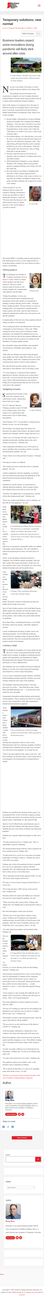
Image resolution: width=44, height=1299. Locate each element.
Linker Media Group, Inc (16, 1292)
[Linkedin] (13, 1127)
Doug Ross (9, 1100)
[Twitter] (8, 1127)
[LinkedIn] (22, 1114)
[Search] (38, 1159)
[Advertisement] (22, 233)
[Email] (19, 1114)
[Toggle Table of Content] (37, 33)
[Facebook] (4, 1127)
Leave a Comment (8, 28)
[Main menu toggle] (39, 5)
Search (8, 1155)
